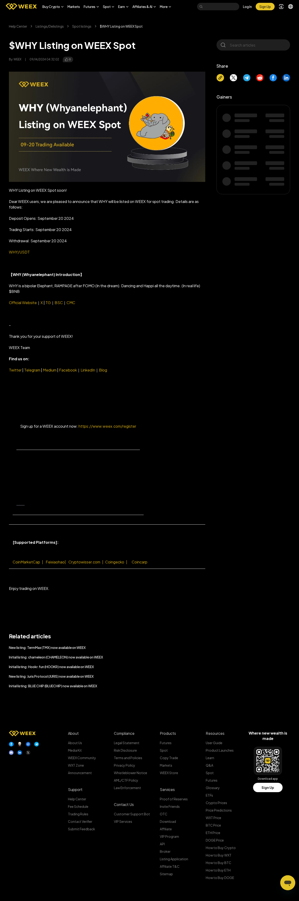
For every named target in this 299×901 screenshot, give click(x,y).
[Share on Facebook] (273, 77)
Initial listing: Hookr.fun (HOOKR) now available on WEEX (51, 667)
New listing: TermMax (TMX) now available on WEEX (47, 647)
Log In (247, 6)
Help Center (18, 26)
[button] (53, 6)
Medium (49, 370)
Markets (73, 6)
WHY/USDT (19, 252)
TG (48, 302)
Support (75, 789)
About (73, 733)
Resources (215, 733)
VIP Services (123, 821)
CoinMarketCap (26, 561)
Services (167, 789)
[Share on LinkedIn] (286, 77)
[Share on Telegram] (246, 77)
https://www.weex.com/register (107, 426)
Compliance (124, 733)
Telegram (31, 370)
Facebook (67, 370)
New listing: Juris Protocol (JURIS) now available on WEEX (51, 676)
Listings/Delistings (50, 26)
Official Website (23, 302)
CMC (71, 302)
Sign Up (268, 787)
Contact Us (124, 804)
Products (168, 733)
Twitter (15, 370)
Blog (103, 370)
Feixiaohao (56, 561)
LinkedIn (88, 370)
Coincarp (139, 561)
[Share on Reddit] (260, 77)
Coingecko (114, 561)
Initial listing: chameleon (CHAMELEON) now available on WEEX (56, 657)
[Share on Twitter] (233, 77)
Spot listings (81, 26)
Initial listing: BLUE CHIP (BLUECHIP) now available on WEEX (53, 686)
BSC (59, 302)
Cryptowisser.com (84, 561)
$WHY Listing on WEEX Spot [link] (121, 26)
